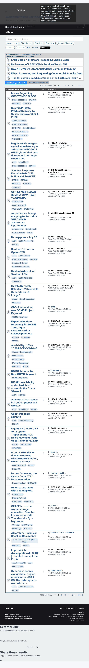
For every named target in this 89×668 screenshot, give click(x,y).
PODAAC (16, 469)
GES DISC (17, 209)
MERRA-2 (28, 209)
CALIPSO (16, 448)
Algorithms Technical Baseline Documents (24, 534)
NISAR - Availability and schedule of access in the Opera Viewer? (23, 387)
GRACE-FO (27, 525)
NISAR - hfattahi (58, 143)
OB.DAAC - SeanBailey (61, 93)
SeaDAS (27, 103)
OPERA (33, 259)
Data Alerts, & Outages (30, 54)
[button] (54, 85)
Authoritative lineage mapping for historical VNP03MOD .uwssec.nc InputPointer (24, 219)
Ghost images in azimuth (20, 415)
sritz (53, 307)
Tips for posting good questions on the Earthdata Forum (44, 77)
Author (20, 47)
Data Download (19, 205)
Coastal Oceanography (22, 352)
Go (37, 647)
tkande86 (55, 371)
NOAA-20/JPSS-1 (20, 132)
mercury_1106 (57, 473)
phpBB (62, 614)
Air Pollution (17, 201)
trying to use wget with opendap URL (22, 489)
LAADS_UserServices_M (62, 213)
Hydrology (16, 528)
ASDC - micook (58, 428)
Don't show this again (12, 27)
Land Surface (29, 128)
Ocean (15, 341)
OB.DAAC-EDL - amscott (62, 532)
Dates (9, 47)
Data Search (31, 229)
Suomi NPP (17, 139)
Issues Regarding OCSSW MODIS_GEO (23, 95)
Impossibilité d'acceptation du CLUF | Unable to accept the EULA (24, 555)
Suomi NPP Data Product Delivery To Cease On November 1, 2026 (24, 112)
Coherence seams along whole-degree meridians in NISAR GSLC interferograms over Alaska (24, 577)
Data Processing (19, 100)
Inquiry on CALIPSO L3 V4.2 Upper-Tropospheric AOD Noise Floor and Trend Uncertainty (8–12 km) (24, 434)
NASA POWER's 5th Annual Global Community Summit (43, 68)
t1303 (53, 506)
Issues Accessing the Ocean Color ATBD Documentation (24, 476)
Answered (11, 43)
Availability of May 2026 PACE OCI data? (24, 347)
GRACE (15, 525)
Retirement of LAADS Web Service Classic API (39, 64)
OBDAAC (16, 103)
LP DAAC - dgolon (59, 107)
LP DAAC (16, 128)
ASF (14, 162)
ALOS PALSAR (19, 563)
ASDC (15, 444)
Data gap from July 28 (24, 237)
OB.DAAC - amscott (60, 321)
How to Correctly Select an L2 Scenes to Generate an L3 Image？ (24, 290)
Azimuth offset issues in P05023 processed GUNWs (24, 402)
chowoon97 (56, 571)
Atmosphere (17, 229)
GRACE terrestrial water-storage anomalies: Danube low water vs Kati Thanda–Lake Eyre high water (22, 514)
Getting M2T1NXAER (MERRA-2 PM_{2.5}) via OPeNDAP (23, 194)
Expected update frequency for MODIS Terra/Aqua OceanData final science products (23, 327)
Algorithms (23, 162)
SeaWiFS (16, 187)
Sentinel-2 (16, 281)
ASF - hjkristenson (59, 271)
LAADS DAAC (18, 233)
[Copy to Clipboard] (1, 660)
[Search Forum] (81, 38)
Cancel (29, 647)
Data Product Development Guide (25, 541)
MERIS (15, 180)
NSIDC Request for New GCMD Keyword (23, 373)
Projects (49, 43)
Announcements (19, 121)
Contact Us (81, 612)
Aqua (14, 299)
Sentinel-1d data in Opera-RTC (22, 251)
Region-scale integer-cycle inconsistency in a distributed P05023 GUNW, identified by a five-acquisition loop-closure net (24, 151)
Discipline (25, 43)
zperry (54, 452)
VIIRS (29, 233)
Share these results (37, 83)
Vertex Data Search (20, 267)
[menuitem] (61, 608)
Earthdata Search (19, 124)
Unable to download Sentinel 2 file (23, 273)
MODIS (32, 100)
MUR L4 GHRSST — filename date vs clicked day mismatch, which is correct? (24, 457)
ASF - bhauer (57, 237)
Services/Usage (64, 43)
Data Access (17, 356)
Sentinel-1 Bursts (19, 263)
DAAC (37, 43)
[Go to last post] (73, 93)
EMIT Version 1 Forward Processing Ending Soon (40, 59)
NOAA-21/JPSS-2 (20, 135)
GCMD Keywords (19, 317)
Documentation (18, 483)
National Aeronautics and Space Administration (18, 618)
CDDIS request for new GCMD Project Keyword (22, 310)
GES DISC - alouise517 (61, 191)
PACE (25, 366)
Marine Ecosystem (20, 363)
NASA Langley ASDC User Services (21, 616)
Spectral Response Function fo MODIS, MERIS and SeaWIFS (23, 173)
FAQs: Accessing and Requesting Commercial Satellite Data (46, 73)
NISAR (32, 166)
